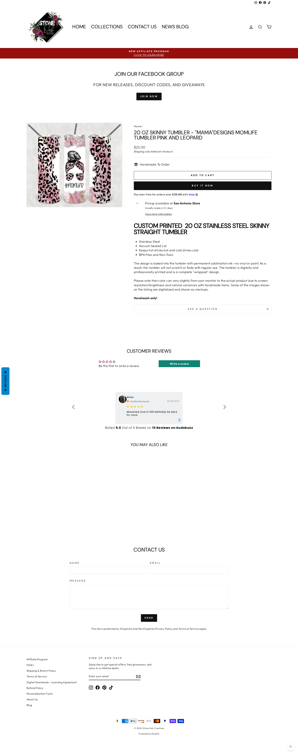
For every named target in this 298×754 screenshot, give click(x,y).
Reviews (5, 381)
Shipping (139, 151)
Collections (107, 26)
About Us (32, 699)
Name (75, 562)
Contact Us (142, 26)
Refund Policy (35, 688)
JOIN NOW (149, 96)
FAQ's (30, 665)
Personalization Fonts (40, 693)
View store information (158, 214)
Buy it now (202, 185)
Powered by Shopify (149, 733)
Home (79, 26)
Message (78, 580)
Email (155, 562)
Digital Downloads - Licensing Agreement (52, 682)
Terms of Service (188, 628)
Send (149, 617)
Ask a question (203, 309)
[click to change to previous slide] (73, 408)
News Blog (175, 26)
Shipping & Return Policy (41, 670)
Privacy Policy (163, 628)
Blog (29, 705)
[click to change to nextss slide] (224, 408)
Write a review (179, 363)
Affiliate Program (37, 659)
